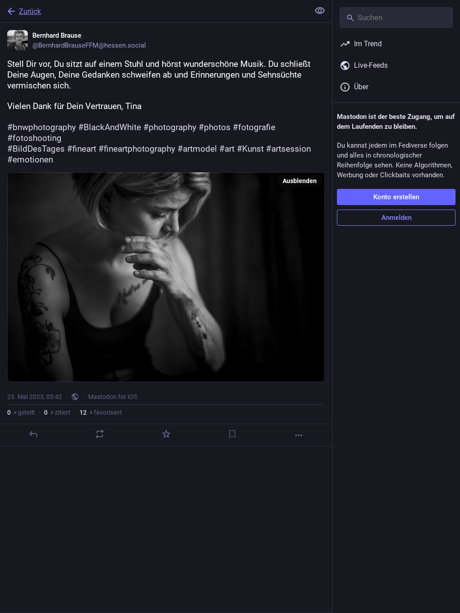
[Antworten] (33, 434)
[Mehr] (298, 435)
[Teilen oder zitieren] (99, 434)
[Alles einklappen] (320, 11)
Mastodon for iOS (112, 396)
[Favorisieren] (166, 434)
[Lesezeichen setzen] (232, 434)
